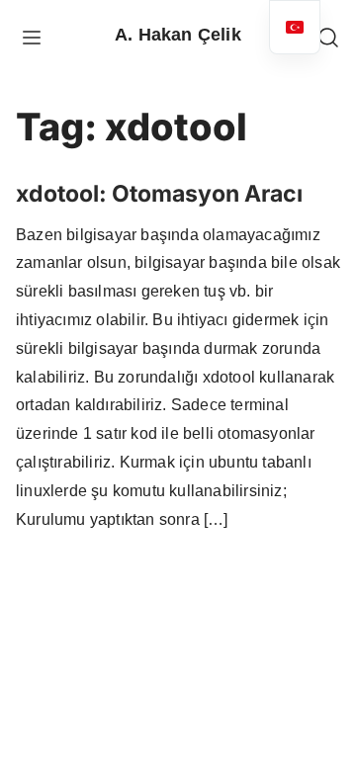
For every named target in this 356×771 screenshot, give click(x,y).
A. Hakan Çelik (178, 34)
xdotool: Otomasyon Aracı (159, 194)
